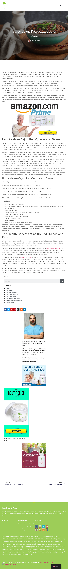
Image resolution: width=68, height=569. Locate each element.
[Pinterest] (14, 309)
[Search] (62, 281)
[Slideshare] (24, 309)
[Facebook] (5, 309)
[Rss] (21, 309)
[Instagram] (18, 309)
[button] (60, 5)
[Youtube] (11, 309)
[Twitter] (8, 309)
